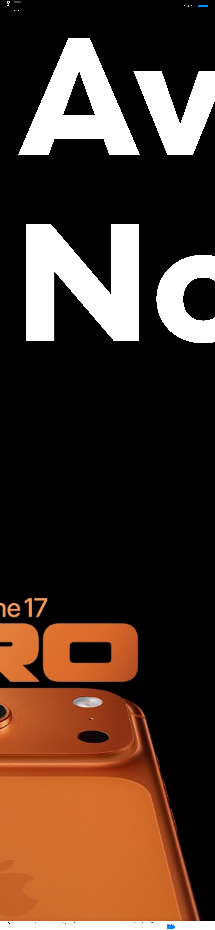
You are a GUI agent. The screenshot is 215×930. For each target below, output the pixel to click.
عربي (195, 5)
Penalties (55, 1)
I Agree (170, 927)
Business (24, 1)
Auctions (49, 1)
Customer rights (203, 1)
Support (37, 1)
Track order (194, 1)
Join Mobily (203, 6)
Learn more (171, 924)
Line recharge (186, 1)
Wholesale (31, 1)
